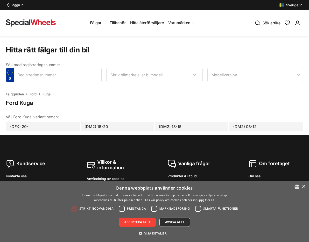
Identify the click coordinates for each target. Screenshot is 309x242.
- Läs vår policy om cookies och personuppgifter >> (179, 200)
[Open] (195, 75)
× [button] (303, 186)
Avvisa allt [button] (174, 222)
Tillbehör (118, 22)
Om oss (254, 176)
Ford (33, 94)
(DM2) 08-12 (245, 126)
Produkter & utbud (182, 176)
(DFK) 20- (19, 126)
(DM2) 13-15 (170, 126)
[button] (291, 5)
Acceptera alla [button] (137, 222)
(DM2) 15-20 (96, 126)
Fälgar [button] (95, 22)
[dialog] (154, 211)
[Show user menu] (297, 23)
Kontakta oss (16, 176)
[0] (287, 22)
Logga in (17, 5)
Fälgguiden (15, 94)
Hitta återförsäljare (147, 22)
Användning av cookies (105, 179)
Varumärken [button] (179, 22)
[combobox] (154, 75)
